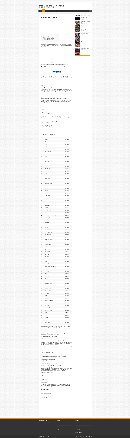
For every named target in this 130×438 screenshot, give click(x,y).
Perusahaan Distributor (49, 10)
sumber (53, 113)
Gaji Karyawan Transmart (84, 33)
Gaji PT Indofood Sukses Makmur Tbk (46, 36)
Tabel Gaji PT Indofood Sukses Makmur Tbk (49, 39)
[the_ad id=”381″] (43, 85)
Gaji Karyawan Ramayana (84, 44)
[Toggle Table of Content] (57, 35)
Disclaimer (58, 429)
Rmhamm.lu (82, 436)
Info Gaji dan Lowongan (51, 6)
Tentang (58, 424)
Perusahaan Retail (59, 10)
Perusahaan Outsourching (66, 10)
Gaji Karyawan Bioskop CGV (85, 48)
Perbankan (54, 10)
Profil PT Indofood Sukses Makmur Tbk (48, 37)
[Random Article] (90, 11)
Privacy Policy (59, 427)
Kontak (58, 426)
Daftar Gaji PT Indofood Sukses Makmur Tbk (48, 38)
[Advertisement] (56, 26)
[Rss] (76, 436)
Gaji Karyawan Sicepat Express (85, 36)
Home (40, 11)
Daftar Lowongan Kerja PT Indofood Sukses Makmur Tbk (49, 83)
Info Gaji (43, 10)
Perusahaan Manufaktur (74, 10)
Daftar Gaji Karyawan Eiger (84, 25)
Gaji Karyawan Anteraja (84, 51)
